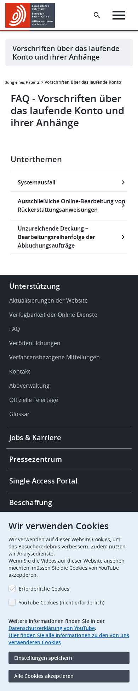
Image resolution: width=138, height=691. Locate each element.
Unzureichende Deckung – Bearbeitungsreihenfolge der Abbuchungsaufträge (56, 237)
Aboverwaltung (29, 385)
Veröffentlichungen (35, 343)
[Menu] (118, 15)
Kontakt (19, 371)
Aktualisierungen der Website (48, 300)
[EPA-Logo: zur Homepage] (32, 15)
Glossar (19, 414)
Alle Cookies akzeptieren (44, 676)
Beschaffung (30, 502)
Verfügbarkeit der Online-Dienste (53, 315)
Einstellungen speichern (43, 657)
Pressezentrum (35, 459)
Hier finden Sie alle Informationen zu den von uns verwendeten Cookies (68, 639)
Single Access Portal (43, 481)
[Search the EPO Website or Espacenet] (97, 15)
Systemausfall (36, 182)
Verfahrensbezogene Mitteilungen (54, 357)
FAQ (14, 329)
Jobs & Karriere (35, 437)
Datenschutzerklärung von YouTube (51, 628)
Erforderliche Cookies (44, 588)
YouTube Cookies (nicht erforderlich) (61, 602)
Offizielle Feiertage (33, 400)
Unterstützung (34, 286)
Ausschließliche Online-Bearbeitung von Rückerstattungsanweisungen (71, 205)
